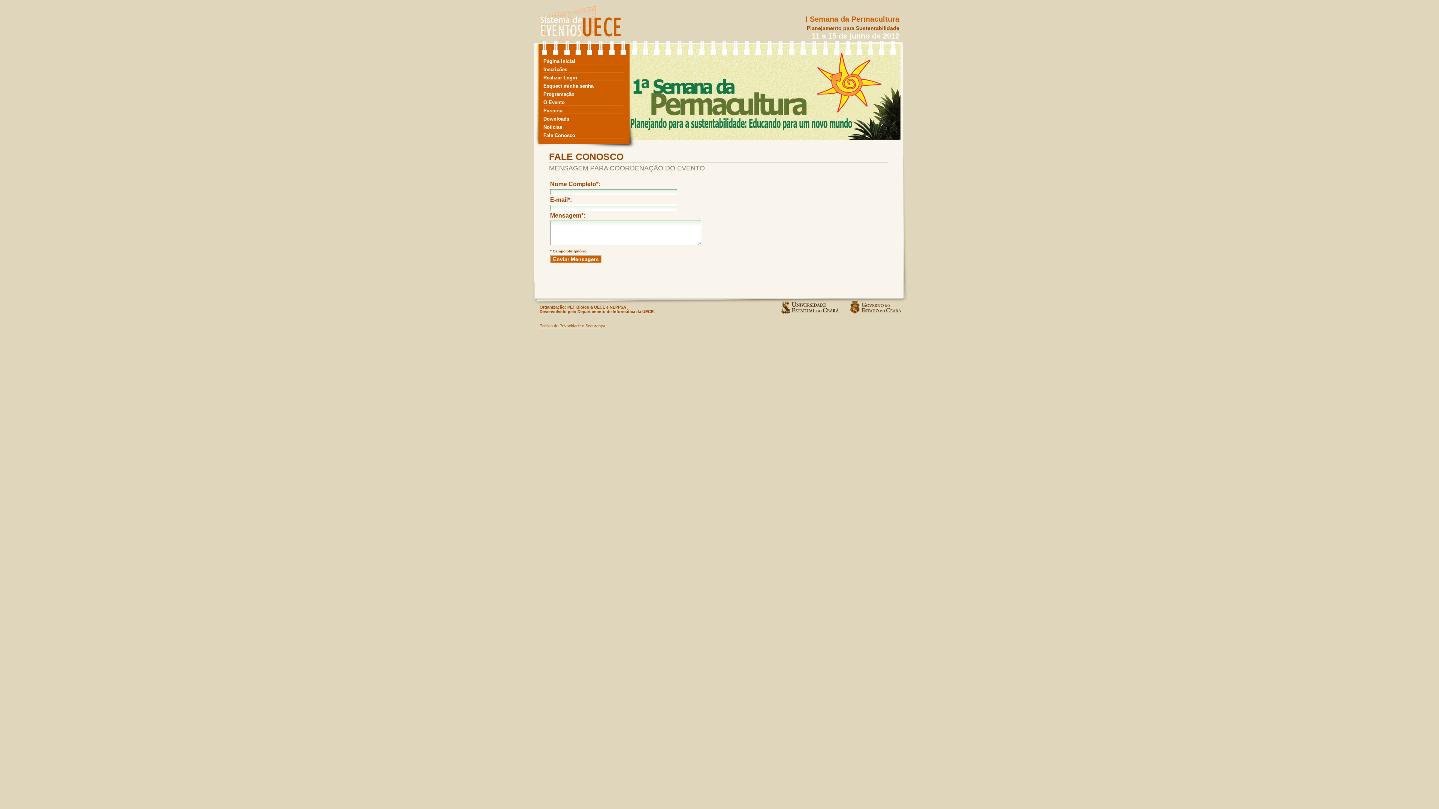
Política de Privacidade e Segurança (572, 326)
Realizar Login (560, 78)
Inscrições (555, 69)
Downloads (556, 119)
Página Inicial (559, 61)
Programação (558, 94)
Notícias (552, 127)
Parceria (552, 110)
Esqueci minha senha (568, 86)
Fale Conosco (559, 135)
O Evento (554, 102)
